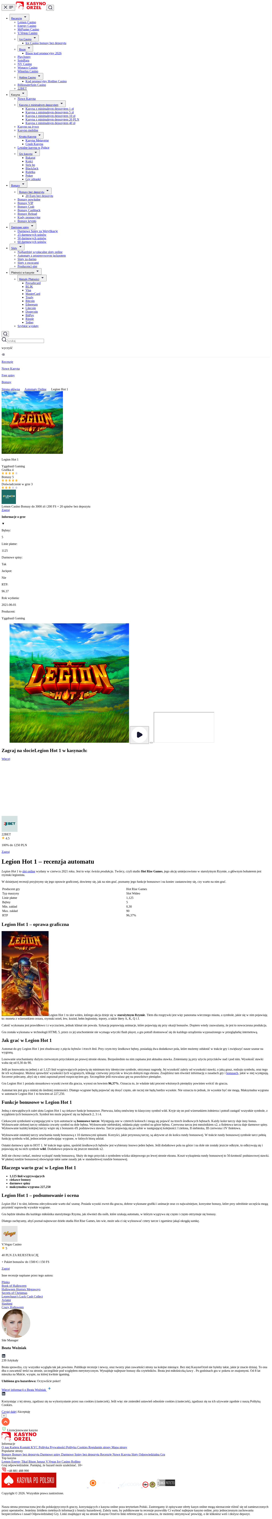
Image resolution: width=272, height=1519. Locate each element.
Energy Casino (27, 25)
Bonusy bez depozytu (31, 192)
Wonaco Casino (27, 67)
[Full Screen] (151, 742)
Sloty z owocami (28, 262)
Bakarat (30, 157)
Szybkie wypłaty (28, 326)
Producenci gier (27, 266)
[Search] (5, 334)
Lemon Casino (27, 22)
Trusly (29, 297)
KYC (35, 1447)
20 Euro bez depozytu (39, 196)
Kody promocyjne (29, 217)
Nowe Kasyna (27, 98)
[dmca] (165, 1486)
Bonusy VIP (25, 203)
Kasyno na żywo (28, 126)
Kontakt (25, 1447)
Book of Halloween (14, 1285)
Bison (22, 49)
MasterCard (32, 293)
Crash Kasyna (34, 144)
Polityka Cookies (77, 1447)
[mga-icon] (72, 1486)
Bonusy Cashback (29, 210)
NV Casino (25, 64)
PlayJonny (24, 56)
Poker (29, 175)
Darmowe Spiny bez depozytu (80, 1454)
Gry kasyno (25, 153)
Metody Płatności (29, 279)
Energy (16, 1461)
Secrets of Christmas (14, 1293)
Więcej (6, 759)
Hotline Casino (27, 77)
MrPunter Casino (28, 29)
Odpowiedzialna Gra (152, 1454)
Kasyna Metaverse (37, 140)
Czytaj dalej (9, 1411)
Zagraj (6, 510)
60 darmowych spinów (32, 242)
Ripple (29, 319)
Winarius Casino (28, 71)
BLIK (29, 286)
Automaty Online (35, 389)
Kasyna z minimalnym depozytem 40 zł (50, 123)
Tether (29, 322)
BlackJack (31, 168)
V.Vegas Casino (27, 33)
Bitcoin (30, 301)
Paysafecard (33, 283)
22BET (22, 88)
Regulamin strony (100, 1447)
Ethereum (31, 304)
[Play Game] (139, 735)
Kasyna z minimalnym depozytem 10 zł (50, 116)
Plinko (6, 1282)
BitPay (29, 315)
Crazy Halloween (13, 1307)
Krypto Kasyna (27, 136)
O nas (6, 1447)
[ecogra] (130, 1486)
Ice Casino (25, 39)
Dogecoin (31, 311)
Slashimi (7, 1303)
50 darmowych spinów (32, 238)
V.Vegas (51, 1461)
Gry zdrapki (33, 179)
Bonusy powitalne (29, 199)
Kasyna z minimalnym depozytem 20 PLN (52, 119)
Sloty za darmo (27, 259)
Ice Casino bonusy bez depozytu (45, 43)
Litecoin (30, 308)
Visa (28, 290)
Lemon (6, 1461)
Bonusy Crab (26, 206)
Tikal (24, 1461)
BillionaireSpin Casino (32, 85)
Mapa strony (119, 1447)
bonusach (232, 1073)
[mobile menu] (8, 7)
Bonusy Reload (27, 213)
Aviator (6, 1300)
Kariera (15, 1447)
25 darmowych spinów (32, 234)
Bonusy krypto (27, 221)
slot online (28, 871)
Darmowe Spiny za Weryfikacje (38, 231)
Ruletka (30, 172)
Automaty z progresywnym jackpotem (42, 255)
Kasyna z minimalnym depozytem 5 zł (49, 112)
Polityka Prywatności (52, 1447)
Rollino (75, 1461)
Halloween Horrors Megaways (21, 1289)
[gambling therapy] (103, 1486)
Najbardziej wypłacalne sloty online (40, 252)
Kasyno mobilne (28, 130)
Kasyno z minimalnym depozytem (38, 104)
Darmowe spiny (20, 227)
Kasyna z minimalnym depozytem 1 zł (49, 108)
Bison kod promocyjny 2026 (43, 53)
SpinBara (23, 60)
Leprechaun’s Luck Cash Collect (22, 1296)
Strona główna (11, 389)
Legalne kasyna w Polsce (33, 147)
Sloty (14, 248)
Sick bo (30, 165)
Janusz (41, 1461)
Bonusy (15, 185)
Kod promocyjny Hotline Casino (46, 81)
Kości (29, 161)
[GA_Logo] (152, 1486)
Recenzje (16, 18)
